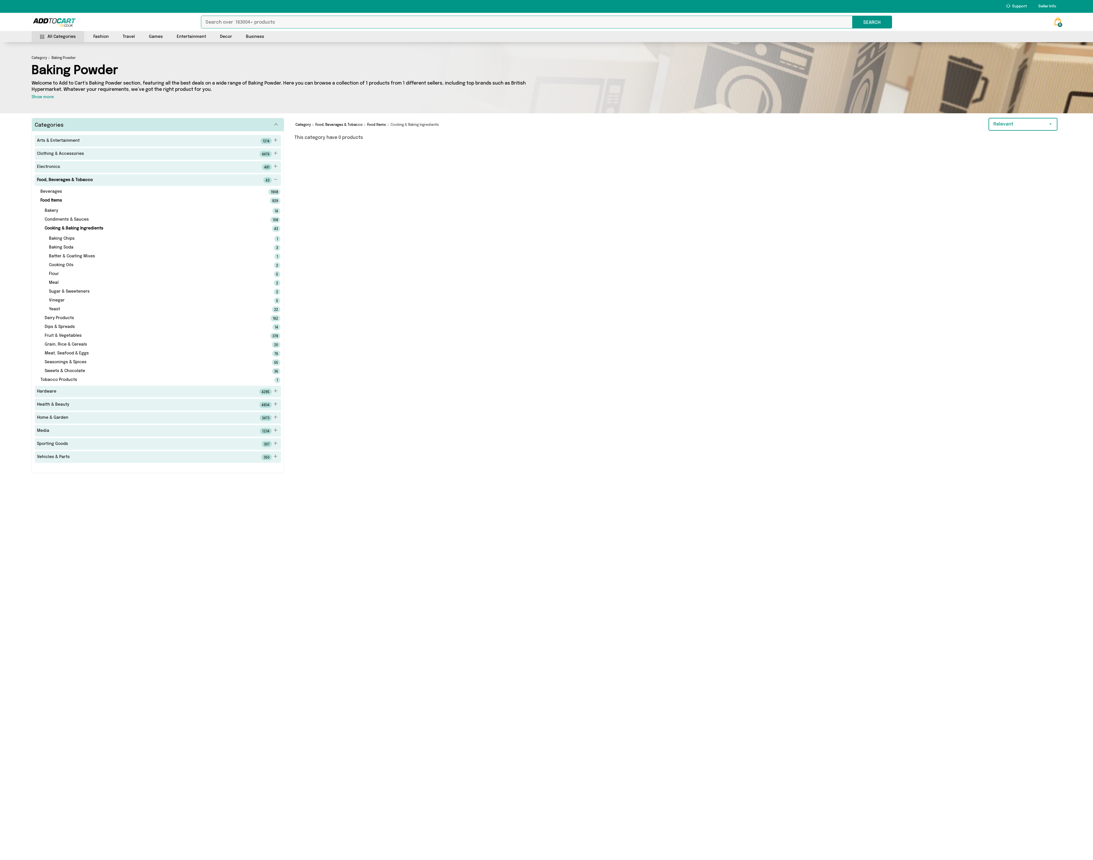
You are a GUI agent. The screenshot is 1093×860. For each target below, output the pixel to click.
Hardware (153, 391)
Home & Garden (153, 418)
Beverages (151, 192)
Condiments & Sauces (153, 219)
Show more (43, 97)
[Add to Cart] (54, 22)
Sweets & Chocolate (153, 371)
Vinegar (155, 300)
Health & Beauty (153, 405)
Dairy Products (153, 318)
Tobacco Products (151, 380)
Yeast (155, 309)
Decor (226, 37)
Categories (49, 125)
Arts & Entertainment (153, 141)
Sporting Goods (153, 444)
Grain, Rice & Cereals (153, 344)
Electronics (153, 167)
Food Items (151, 200)
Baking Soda (155, 247)
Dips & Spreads (153, 327)
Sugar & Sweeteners (155, 292)
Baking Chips (155, 239)
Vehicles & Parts (153, 457)
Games (156, 37)
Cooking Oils (155, 265)
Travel (129, 37)
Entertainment (191, 37)
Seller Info (1047, 6)
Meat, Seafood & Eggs (153, 353)
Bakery (153, 211)
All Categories (62, 37)
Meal (155, 283)
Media (153, 431)
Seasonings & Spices (153, 362)
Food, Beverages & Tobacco (153, 180)
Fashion (101, 37)
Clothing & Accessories (153, 154)
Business (255, 37)
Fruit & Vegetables (153, 336)
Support (1019, 6)
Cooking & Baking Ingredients (153, 228)
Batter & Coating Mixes (155, 256)
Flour (155, 274)
